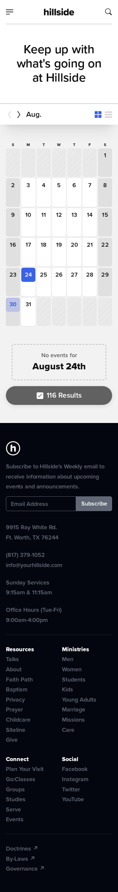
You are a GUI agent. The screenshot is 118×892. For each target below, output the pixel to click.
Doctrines (18, 848)
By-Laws (17, 859)
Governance (22, 868)
